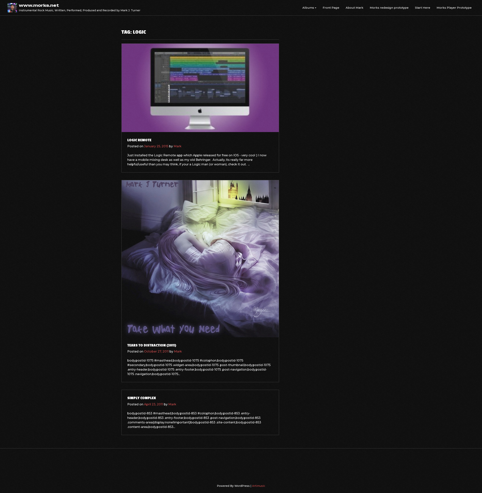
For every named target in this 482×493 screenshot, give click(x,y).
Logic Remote (139, 140)
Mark (178, 146)
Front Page (331, 7)
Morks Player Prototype (454, 7)
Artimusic (258, 486)
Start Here (422, 7)
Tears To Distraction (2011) (151, 345)
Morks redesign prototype (389, 7)
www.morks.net (39, 5)
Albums (308, 7)
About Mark (354, 7)
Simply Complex (141, 398)
